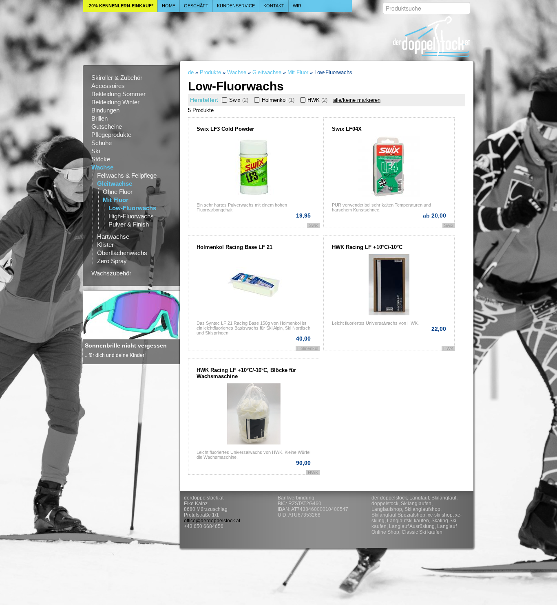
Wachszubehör (111, 273)
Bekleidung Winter (115, 102)
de (191, 72)
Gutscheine (106, 126)
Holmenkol (278, 100)
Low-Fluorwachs (132, 208)
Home (168, 5)
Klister (105, 244)
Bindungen (105, 110)
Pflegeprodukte (111, 134)
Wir (297, 5)
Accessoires (108, 85)
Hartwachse (113, 236)
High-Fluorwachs (131, 216)
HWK (317, 100)
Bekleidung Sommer (118, 93)
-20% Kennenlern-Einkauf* (120, 5)
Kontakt (273, 5)
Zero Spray (112, 260)
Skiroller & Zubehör (116, 77)
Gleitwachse (114, 183)
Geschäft (196, 5)
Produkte (210, 72)
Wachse (102, 167)
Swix (238, 100)
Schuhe (101, 142)
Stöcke (100, 159)
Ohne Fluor (118, 191)
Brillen (99, 118)
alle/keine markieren (356, 100)
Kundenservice (236, 5)
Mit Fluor (115, 199)
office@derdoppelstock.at (212, 521)
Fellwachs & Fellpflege (127, 175)
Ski (95, 150)
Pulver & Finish (128, 224)
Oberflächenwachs (122, 252)
